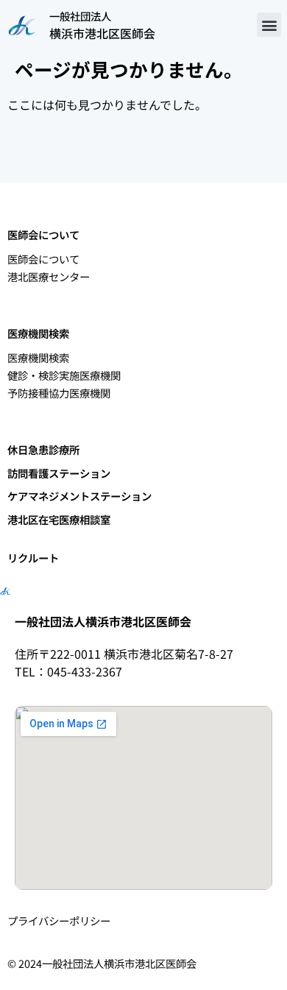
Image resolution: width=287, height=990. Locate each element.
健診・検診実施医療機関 (64, 375)
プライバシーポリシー (58, 920)
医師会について (43, 258)
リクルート (33, 557)
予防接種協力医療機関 (58, 392)
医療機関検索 (38, 357)
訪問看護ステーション (58, 473)
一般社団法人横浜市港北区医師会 (103, 621)
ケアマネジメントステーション (79, 495)
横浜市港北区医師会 (102, 33)
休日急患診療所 (43, 449)
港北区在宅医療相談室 (58, 519)
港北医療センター (48, 276)
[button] (269, 25)
